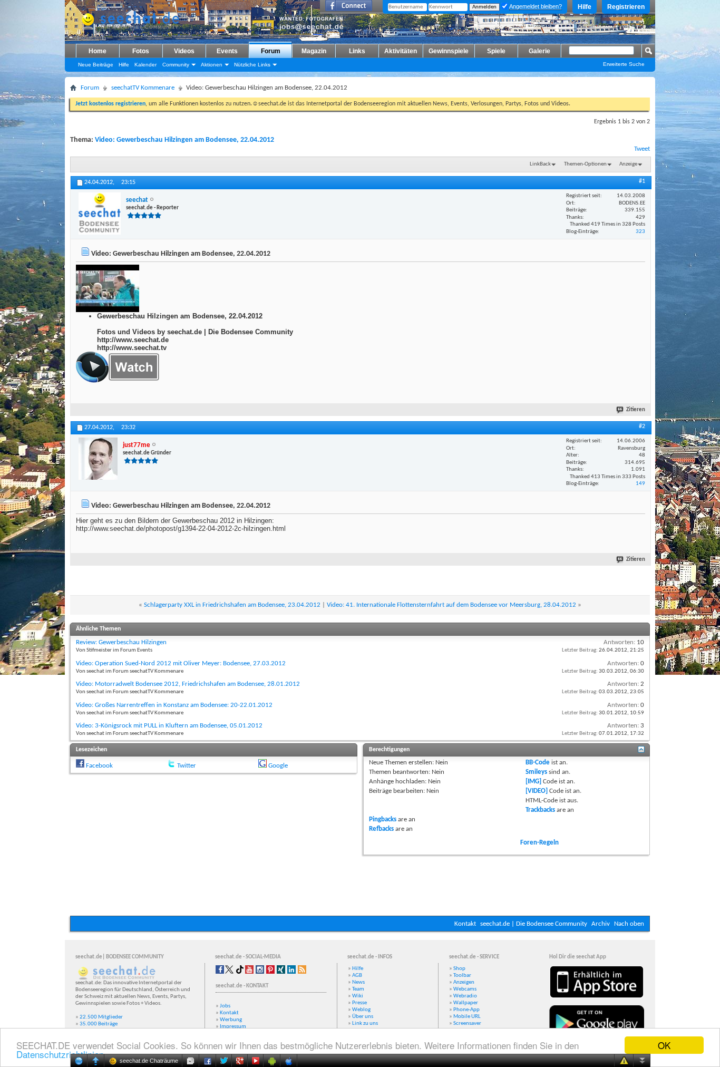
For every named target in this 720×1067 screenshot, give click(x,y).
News (358, 982)
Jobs (225, 1006)
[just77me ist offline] (98, 459)
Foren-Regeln (539, 842)
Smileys (536, 772)
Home (97, 51)
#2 (642, 426)
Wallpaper (465, 1003)
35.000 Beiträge (99, 1024)
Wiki (357, 996)
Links (357, 51)
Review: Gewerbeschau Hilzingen (121, 642)
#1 (642, 181)
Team (358, 989)
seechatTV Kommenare (142, 87)
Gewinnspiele (449, 51)
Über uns (362, 1017)
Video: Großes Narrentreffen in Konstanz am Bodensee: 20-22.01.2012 (174, 705)
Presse (359, 1003)
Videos (184, 51)
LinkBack (540, 164)
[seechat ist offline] (100, 213)
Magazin (313, 51)
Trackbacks (540, 810)
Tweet (642, 149)
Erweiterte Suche (624, 64)
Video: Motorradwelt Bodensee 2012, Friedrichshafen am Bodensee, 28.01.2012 (188, 684)
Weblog (361, 1010)
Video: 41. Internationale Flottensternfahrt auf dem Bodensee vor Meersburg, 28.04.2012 (451, 605)
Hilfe (584, 7)
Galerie (539, 51)
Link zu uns (365, 1023)
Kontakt (465, 923)
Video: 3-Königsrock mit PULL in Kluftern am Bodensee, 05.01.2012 (169, 725)
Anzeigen (463, 982)
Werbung (231, 1020)
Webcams (464, 989)
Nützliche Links (252, 64)
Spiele (496, 51)
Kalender (145, 64)
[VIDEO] (537, 791)
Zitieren (635, 410)
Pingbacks (382, 819)
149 (640, 484)
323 (640, 232)
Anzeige (628, 164)
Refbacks (381, 829)
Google (278, 765)
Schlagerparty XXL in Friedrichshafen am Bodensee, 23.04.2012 (232, 605)
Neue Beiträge (95, 64)
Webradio (465, 996)
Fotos (140, 51)
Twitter (186, 765)
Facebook (99, 765)
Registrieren (626, 7)
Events (227, 51)
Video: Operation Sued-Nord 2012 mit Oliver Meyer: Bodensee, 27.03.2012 (181, 663)
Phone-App (466, 1010)
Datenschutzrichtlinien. (61, 1054)
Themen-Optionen (585, 164)
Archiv (600, 923)
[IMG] (533, 781)
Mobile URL (467, 1017)
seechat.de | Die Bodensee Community (533, 923)
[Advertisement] (360, 884)
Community (175, 64)
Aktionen (211, 64)
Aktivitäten (400, 51)
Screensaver (467, 1023)
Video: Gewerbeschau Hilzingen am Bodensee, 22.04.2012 (184, 140)
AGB (357, 975)
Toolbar (462, 975)
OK (664, 1045)
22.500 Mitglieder (101, 1017)
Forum (270, 51)
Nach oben (629, 923)
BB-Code (538, 762)
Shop (459, 969)
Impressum (233, 1027)
